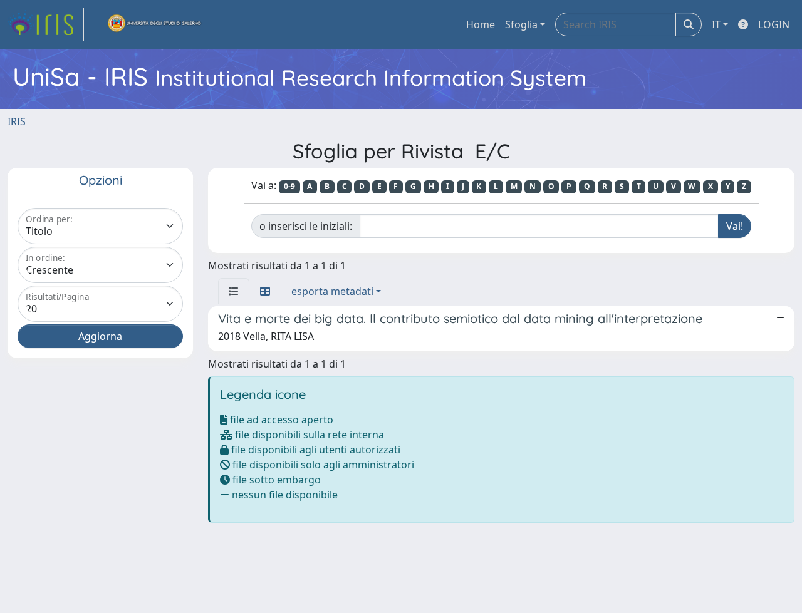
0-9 (289, 186)
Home (480, 24)
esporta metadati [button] (332, 291)
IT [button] (716, 24)
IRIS (17, 121)
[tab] (233, 291)
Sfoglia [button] (521, 24)
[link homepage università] (155, 24)
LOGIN (773, 24)
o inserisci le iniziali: (305, 226)
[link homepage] (46, 24)
